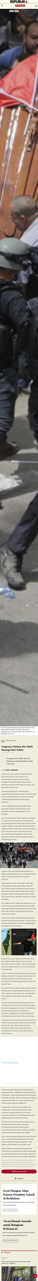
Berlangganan (20, 5)
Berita (11, 11)
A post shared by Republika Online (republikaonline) (19, 1084)
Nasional (5, 1257)
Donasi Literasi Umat (19, 1171)
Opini (16, 11)
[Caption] (35, 866)
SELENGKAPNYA (10, 1210)
